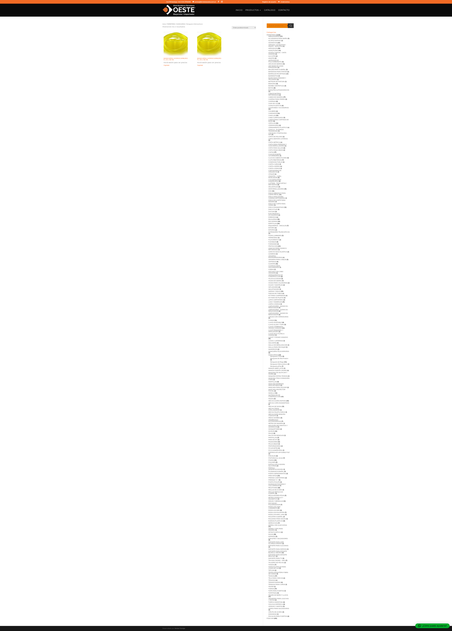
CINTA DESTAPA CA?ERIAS (278, 139)
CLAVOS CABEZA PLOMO (277, 158)
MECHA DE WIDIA (275, 406)
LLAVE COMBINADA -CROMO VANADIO (276, 327)
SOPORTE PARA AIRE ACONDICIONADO (276, 542)
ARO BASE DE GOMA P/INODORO (275, 66)
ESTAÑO (271, 228)
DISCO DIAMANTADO (276, 207)
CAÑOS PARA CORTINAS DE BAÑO (278, 120)
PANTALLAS (272, 437)
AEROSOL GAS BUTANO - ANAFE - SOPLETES (277, 45)
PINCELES (272, 456)
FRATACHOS (273, 246)
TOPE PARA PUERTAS (276, 591)
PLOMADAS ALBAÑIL (276, 471)
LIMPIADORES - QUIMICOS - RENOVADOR (278, 306)
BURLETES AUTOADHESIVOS (278, 90)
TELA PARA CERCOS (275, 578)
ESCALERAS (272, 219)
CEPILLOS (272, 123)
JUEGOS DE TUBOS (275, 293)
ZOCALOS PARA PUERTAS (277, 616)
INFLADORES (273, 287)
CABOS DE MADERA (275, 97)
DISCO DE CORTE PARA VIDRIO (276, 204)
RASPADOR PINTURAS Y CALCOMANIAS (277, 484)
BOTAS (270, 88)
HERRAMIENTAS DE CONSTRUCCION (275, 275)
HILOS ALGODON (274, 278)
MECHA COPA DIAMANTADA (278, 403)
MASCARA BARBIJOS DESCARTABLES (276, 384)
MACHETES (272, 343)
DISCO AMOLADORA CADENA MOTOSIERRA (276, 197)
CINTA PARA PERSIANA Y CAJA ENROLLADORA (277, 145)
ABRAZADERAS (274, 36)
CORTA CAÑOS (273, 164)
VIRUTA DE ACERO (275, 612)
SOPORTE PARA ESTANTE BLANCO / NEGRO (277, 552)
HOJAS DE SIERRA (275, 281)
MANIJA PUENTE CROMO (277, 370)
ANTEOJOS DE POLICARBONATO (275, 61)
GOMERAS (272, 254)
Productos (252, 10)
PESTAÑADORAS (274, 446)
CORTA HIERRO (274, 166)
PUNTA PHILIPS (274, 482)
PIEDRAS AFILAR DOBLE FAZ (279, 452)
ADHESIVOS (272, 43)
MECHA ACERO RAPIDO (277, 401)
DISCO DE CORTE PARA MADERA (276, 200)
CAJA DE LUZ (273, 103)
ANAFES (271, 58)
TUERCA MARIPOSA (275, 602)
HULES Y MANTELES (275, 285)
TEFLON (271, 570)
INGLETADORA (273, 289)
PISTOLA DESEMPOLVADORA (275, 468)
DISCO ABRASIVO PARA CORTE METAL (277, 193)
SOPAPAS (271, 536)
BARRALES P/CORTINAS (277, 74)
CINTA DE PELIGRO (275, 137)
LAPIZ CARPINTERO (275, 300)
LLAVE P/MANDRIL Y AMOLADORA (275, 330)
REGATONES (272, 488)
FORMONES (272, 244)
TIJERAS (271, 589)
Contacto (284, 10)
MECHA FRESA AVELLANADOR (274, 409)
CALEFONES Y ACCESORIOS (278, 108)
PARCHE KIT (272, 440)
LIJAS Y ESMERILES (275, 302)
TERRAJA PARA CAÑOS (276, 584)
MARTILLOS (272, 382)
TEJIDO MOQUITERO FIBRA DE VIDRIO (278, 573)
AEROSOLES (272, 48)
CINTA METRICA (274, 142)
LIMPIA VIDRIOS (274, 304)
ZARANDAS (272, 614)
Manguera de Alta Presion (279, 358)
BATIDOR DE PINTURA (276, 81)
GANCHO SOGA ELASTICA (277, 252)
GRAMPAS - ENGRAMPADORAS (275, 256)
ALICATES (271, 56)
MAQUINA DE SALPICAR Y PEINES (277, 373)
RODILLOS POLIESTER (276, 512)
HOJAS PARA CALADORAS (277, 283)
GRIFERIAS (272, 262)
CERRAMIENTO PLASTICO (277, 127)
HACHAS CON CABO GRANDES (275, 272)
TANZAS (271, 565)
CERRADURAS (273, 125)
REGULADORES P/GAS (276, 495)
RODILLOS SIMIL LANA (276, 514)
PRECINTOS (272, 476)
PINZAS (271, 460)
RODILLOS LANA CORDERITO (274, 507)
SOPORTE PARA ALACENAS (278, 545)
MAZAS (271, 399)
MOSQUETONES (274, 429)
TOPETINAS (272, 593)
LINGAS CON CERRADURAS (278, 317)
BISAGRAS (272, 84)
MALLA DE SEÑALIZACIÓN (277, 345)
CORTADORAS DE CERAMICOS (274, 171)
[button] (432, 625)
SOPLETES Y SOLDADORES (278, 538)
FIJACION (270, 618)
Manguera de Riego (277, 362)
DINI (270, 191)
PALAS (270, 433)
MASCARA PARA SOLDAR (277, 387)
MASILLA (271, 393)
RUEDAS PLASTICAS (275, 521)
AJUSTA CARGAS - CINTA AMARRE (277, 53)
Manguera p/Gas (276, 366)
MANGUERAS (180, 24)
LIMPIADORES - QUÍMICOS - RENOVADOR (278, 310)
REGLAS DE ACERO (275, 490)
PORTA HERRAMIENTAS (277, 473)
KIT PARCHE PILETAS (276, 298)
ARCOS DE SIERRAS (275, 64)
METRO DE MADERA (275, 423)
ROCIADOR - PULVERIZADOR (274, 504)
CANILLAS (272, 115)
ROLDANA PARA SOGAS (277, 519)
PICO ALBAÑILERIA (275, 450)
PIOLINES (271, 462)
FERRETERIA (171, 24)
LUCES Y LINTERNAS (275, 341)
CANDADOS (272, 113)
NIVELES (271, 431)
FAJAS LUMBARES (274, 235)
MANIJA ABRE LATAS (276, 368)
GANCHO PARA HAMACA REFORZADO (277, 249)
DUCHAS (271, 211)
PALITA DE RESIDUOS (276, 435)
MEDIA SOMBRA (274, 418)
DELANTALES (273, 187)
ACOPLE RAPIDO (274, 40)
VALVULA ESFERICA (275, 604)
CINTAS (271, 152)
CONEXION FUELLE (275, 162)
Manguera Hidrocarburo (278, 364)
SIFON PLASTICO (274, 532)
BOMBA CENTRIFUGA (276, 86)
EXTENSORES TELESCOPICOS (279, 232)
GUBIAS (271, 269)
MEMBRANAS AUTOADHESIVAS (274, 420)
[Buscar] (291, 25)
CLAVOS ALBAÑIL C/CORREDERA (274, 155)
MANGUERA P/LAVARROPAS (278, 351)
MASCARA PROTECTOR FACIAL (276, 390)
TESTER (271, 586)
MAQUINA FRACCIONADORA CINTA (279, 378)
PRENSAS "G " (273, 480)
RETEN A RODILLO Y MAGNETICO (275, 498)
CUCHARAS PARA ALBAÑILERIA (274, 180)
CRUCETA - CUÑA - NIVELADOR (275, 176)
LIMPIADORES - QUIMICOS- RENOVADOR (278, 314)
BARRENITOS (273, 76)
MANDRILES (272, 349)
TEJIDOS (271, 576)
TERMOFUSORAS (274, 582)
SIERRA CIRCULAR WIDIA (277, 525)
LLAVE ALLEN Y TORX (276, 324)
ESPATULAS (272, 223)
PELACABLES (273, 444)
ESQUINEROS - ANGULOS (277, 226)
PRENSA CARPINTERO (276, 478)
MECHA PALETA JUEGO (276, 412)
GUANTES (271, 264)
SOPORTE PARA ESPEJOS (277, 549)
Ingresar (167, 65)
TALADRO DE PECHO (276, 562)
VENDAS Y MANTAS (275, 606)
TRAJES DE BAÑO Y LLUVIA (278, 595)
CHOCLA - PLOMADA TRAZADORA (276, 130)
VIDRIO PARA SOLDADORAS (278, 608)
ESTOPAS (271, 230)
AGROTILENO (273, 50)
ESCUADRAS (272, 221)
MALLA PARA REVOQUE (277, 347)
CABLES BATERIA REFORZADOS (274, 94)
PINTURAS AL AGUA (275, 458)
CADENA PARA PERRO (276, 99)
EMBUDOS (272, 217)
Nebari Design (180, 628)
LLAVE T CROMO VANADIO (278, 337)
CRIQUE (271, 174)
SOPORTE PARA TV (275, 558)
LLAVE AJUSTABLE (275, 322)
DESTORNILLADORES (276, 189)
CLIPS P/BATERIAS (275, 160)
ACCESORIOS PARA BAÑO (277, 38)
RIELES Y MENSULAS (275, 501)
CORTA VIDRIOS (274, 168)
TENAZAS (271, 580)
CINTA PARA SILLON (275, 148)
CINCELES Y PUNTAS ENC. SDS (277, 133)
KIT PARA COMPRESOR (276, 295)
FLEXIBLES (272, 242)
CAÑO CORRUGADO (275, 117)
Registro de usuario (269, 2)
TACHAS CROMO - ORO (276, 560)
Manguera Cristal (276, 356)
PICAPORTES (273, 448)
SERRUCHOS (273, 523)
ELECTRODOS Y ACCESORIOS (274, 214)
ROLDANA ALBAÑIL (275, 517)
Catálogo (269, 10)
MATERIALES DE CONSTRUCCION (274, 395)
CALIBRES (272, 111)
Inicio (239, 10)
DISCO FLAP (272, 209)
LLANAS (271, 320)
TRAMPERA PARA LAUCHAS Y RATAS (278, 599)
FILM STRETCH (273, 240)
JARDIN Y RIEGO (274, 291)
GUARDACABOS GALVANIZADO (274, 266)
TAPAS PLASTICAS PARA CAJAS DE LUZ (277, 567)
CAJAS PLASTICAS (274, 105)
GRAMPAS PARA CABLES (277, 259)
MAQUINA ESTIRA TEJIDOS (278, 376)
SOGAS (270, 534)
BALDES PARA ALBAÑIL (277, 69)
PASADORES (272, 442)
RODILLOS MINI (274, 510)
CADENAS (272, 101)
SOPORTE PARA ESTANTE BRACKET (277, 555)
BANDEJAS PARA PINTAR (277, 72)
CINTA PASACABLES (275, 150)
